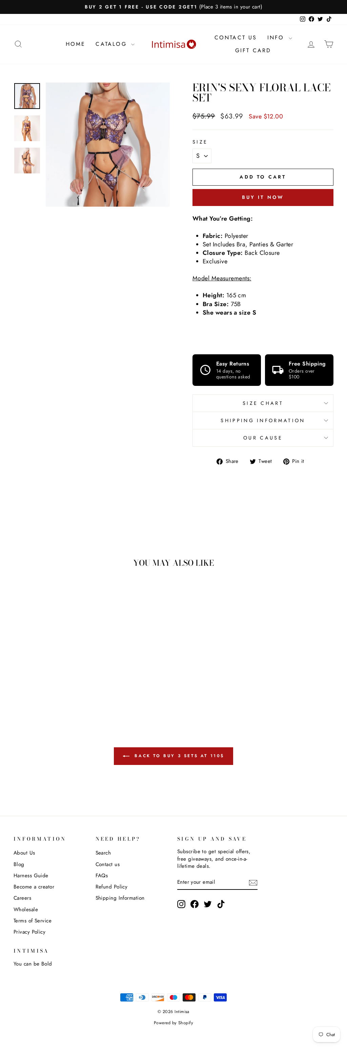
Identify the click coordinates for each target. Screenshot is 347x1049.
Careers (22, 898)
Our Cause (263, 437)
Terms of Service (33, 920)
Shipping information (263, 420)
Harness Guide (31, 875)
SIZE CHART (263, 403)
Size (200, 141)
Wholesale (26, 909)
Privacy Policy (29, 932)
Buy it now (263, 197)
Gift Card (253, 50)
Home (76, 44)
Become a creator (34, 887)
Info (277, 37)
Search (103, 853)
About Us (24, 853)
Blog (19, 864)
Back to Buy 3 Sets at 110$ (178, 756)
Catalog (112, 44)
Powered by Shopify (173, 1023)
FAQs (102, 875)
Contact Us (236, 37)
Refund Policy (112, 887)
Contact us (108, 864)
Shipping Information (120, 898)
